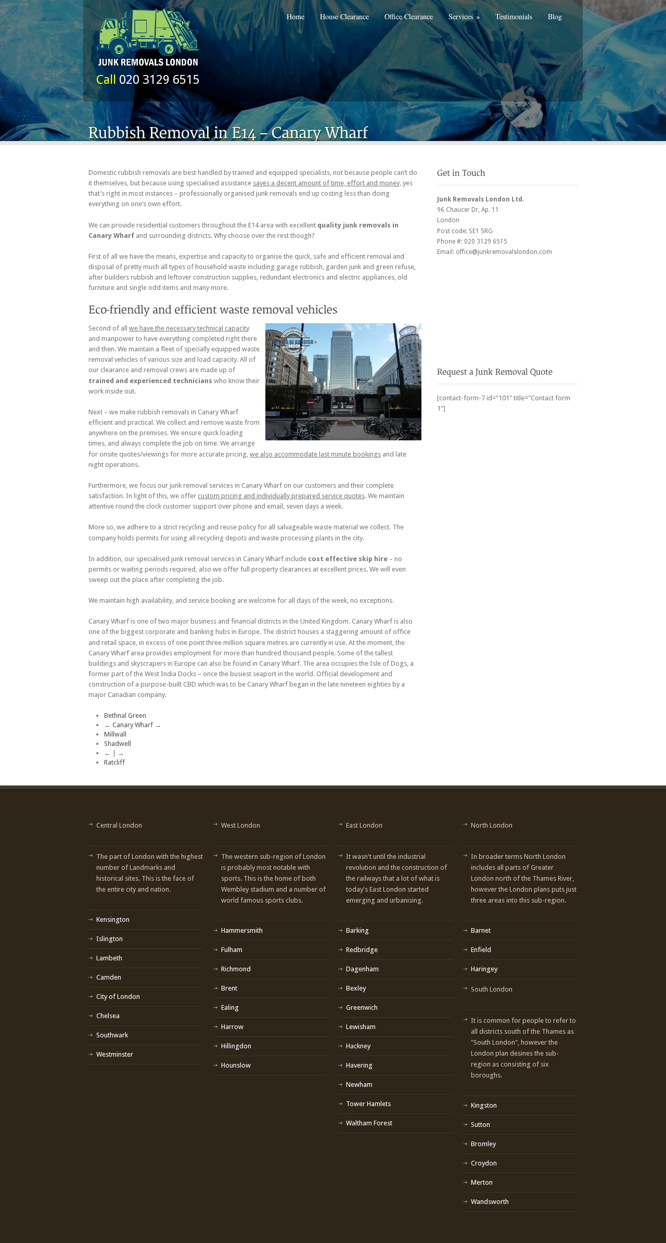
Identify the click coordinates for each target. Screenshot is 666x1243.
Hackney (358, 1046)
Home (295, 16)
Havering (359, 1065)
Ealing (230, 1007)
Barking (357, 930)
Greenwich (362, 1007)
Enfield (481, 950)
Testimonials (513, 16)
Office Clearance (409, 16)
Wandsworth (490, 1202)
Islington (109, 939)
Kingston (484, 1105)
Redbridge (362, 950)
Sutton (480, 1124)
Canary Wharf (132, 725)
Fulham (231, 950)
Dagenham (362, 969)
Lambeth (109, 958)
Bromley (483, 1144)
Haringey (484, 969)
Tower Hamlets (368, 1104)
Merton (482, 1182)
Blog (555, 16)
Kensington (113, 919)
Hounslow (236, 1065)
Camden (108, 977)
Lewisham (361, 1027)
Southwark (112, 1035)
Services (464, 16)
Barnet (481, 930)
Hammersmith (242, 930)
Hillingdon (236, 1046)
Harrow (232, 1027)
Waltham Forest (369, 1123)
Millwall (115, 734)
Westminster (114, 1054)
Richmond (236, 969)
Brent (229, 988)
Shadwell (117, 743)
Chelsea (108, 1016)
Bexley (356, 988)
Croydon (484, 1163)
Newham (359, 1084)
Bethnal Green (125, 715)
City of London (118, 996)
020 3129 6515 (159, 79)
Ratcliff (114, 762)
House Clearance (344, 16)
